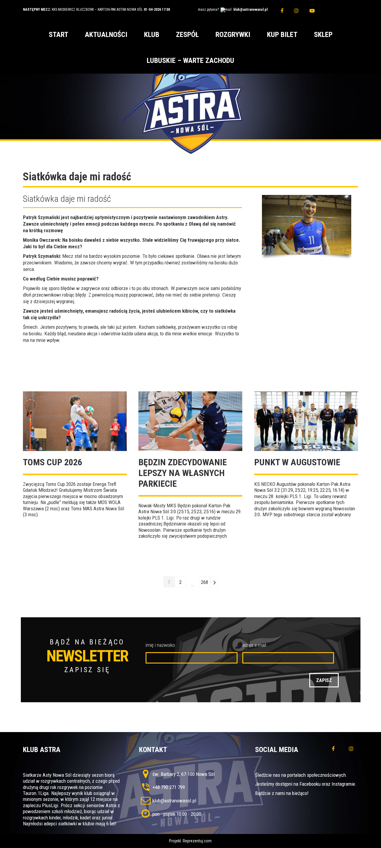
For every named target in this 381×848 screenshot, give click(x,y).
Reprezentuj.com (197, 840)
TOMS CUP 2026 (52, 462)
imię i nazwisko (160, 645)
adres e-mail (254, 645)
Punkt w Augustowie (297, 462)
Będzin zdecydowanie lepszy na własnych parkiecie (182, 473)
